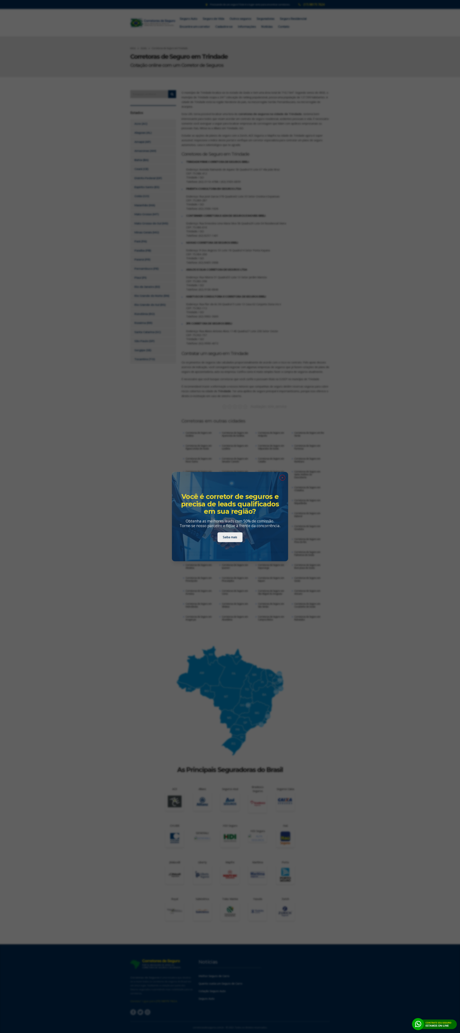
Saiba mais (230, 537)
